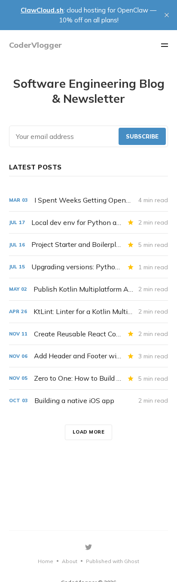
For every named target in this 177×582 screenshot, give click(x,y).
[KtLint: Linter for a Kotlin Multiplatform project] (88, 312)
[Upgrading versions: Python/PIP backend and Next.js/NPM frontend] (88, 267)
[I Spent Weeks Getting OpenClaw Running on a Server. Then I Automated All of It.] (88, 200)
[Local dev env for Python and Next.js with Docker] (88, 223)
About (69, 561)
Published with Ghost (112, 561)
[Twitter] (88, 547)
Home (45, 561)
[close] (167, 15)
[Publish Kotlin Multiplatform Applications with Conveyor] (88, 289)
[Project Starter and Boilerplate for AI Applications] (88, 245)
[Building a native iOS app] (88, 401)
